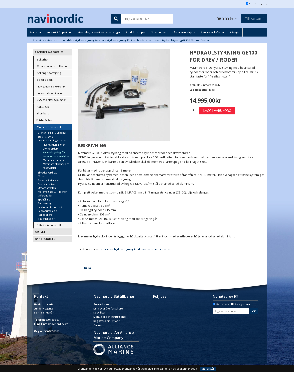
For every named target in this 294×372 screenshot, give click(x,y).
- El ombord (42, 113)
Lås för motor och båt (50, 207)
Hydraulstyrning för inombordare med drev (133, 40)
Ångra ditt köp (101, 304)
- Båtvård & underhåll (48, 225)
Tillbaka (85, 268)
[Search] (116, 19)
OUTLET (40, 231)
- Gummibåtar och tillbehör (52, 66)
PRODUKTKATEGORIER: (49, 52)
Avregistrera (242, 304)
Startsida (38, 40)
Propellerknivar (46, 184)
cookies (98, 368)
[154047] (124, 95)
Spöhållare (44, 199)
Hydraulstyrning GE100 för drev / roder (185, 40)
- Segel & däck (44, 79)
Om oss (98, 325)
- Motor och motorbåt (59, 40)
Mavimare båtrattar (54, 160)
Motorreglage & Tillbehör (52, 191)
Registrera (222, 304)
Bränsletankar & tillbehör (52, 132)
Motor (41, 176)
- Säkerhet (42, 59)
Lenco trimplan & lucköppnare (47, 212)
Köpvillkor (99, 312)
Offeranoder (45, 195)
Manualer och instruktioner (110, 316)
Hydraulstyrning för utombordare (54, 146)
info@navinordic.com (55, 324)
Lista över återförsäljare (108, 308)
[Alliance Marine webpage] (113, 349)
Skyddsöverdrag (47, 172)
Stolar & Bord (45, 136)
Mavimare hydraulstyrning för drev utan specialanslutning (136, 249)
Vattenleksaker (46, 218)
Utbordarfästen (47, 188)
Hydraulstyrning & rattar (89, 40)
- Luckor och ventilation (49, 93)
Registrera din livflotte (106, 321)
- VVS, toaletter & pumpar (51, 100)
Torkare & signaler (48, 180)
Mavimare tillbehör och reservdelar (56, 166)
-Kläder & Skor (44, 120)
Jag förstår (208, 368)
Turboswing (44, 203)
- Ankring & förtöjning (48, 73)
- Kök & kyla (43, 106)
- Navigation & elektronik (50, 86)
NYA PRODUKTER (45, 239)
